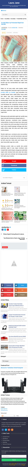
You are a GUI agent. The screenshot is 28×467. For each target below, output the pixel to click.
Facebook (14, 165)
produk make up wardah (8, 92)
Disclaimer (5, 438)
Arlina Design (12, 464)
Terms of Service (7, 444)
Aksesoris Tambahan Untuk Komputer (12, 367)
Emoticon (5, 247)
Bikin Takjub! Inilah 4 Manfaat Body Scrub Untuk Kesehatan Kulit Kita (7, 194)
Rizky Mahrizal (4, 408)
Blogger (23, 464)
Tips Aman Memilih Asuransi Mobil (17, 336)
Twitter (14, 170)
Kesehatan (13, 18)
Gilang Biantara (4, 410)
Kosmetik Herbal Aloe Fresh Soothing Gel (20, 221)
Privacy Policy (6, 440)
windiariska (5, 227)
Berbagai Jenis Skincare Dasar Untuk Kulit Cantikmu (7, 209)
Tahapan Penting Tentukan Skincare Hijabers (7, 221)
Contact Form (6, 436)
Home (2, 18)
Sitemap (5, 442)
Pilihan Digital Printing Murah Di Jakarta (13, 234)
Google (14, 161)
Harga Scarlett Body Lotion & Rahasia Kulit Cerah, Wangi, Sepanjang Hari (20, 194)
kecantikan (7, 18)
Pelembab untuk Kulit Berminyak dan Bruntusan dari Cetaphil (20, 206)
